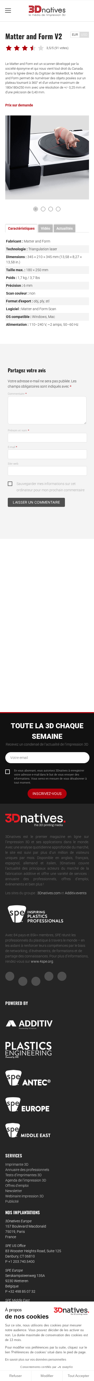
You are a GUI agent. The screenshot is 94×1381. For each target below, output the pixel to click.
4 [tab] (58, 209)
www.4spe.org (42, 961)
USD (84, 34)
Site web (13, 463)
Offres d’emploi (17, 1186)
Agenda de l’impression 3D (25, 1180)
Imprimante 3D (16, 1164)
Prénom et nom (18, 430)
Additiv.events (75, 893)
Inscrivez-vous (47, 793)
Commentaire (17, 393)
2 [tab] (43, 209)
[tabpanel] (47, 157)
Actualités (64, 228)
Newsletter (13, 1191)
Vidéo (45, 228)
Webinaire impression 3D (24, 1196)
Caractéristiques (21, 228)
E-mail (12, 447)
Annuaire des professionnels (27, 1170)
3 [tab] (50, 209)
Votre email (19, 758)
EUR (75, 34)
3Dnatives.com (48, 893)
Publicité (12, 1201)
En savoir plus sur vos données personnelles (35, 1359)
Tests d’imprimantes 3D (23, 1175)
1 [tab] (35, 209)
